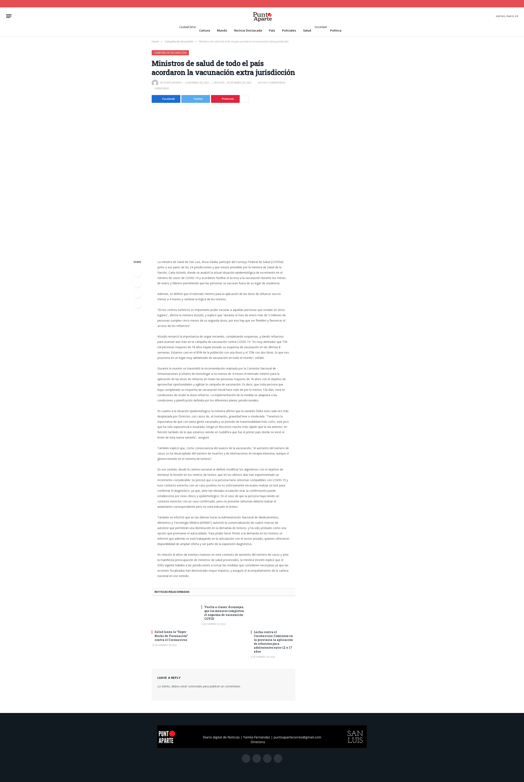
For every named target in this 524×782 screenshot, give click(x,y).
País (272, 30)
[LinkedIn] (137, 294)
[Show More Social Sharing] (245, 99)
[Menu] (8, 16)
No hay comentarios (271, 82)
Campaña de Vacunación (170, 52)
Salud (307, 30)
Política (335, 30)
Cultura (204, 30)
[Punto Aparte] (262, 16)
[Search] (516, 3)
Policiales (289, 30)
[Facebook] (137, 273)
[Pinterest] (137, 304)
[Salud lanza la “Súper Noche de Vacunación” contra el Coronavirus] (174, 614)
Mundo (222, 30)
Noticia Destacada (248, 30)
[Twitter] (137, 283)
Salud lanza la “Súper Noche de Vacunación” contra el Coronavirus (171, 635)
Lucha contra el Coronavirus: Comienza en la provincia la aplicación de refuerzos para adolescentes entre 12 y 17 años (273, 641)
